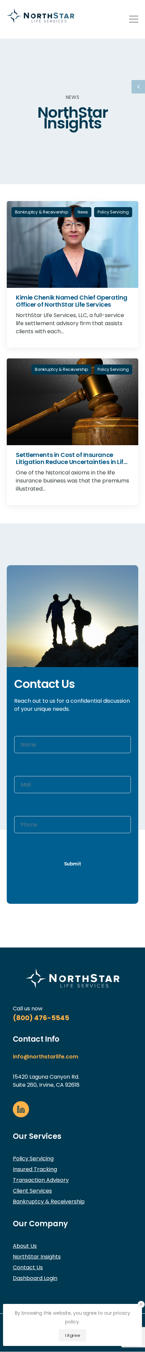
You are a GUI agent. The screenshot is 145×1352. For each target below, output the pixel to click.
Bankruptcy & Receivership (41, 212)
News (83, 212)
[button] (141, 1304)
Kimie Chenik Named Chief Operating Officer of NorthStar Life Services (71, 301)
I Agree (72, 1335)
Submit (72, 863)
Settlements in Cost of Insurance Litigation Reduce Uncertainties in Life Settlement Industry (71, 462)
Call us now (27, 1008)
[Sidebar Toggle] (138, 86)
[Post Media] (72, 244)
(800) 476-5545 (41, 1017)
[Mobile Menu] (133, 19)
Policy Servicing (113, 212)
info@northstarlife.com (45, 1056)
